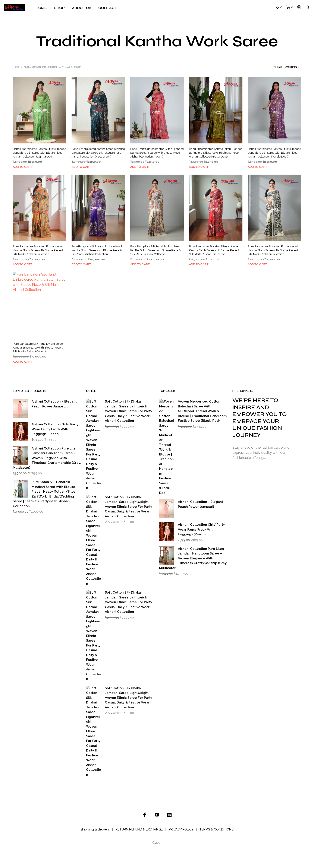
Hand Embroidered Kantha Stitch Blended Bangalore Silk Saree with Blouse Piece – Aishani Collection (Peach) (157, 152)
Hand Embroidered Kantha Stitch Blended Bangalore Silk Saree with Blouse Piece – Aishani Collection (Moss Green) (98, 152)
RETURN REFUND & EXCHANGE (139, 829)
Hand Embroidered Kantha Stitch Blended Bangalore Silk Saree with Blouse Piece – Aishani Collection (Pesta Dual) (215, 152)
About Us (81, 8)
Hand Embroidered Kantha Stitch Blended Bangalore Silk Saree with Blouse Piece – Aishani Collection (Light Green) (39, 152)
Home (41, 8)
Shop (59, 8)
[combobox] (281, 67)
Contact (107, 8)
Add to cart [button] (22, 167)
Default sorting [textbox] (285, 67)
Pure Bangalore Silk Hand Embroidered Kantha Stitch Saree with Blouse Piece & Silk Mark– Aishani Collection (38, 250)
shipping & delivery (95, 829)
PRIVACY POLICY (181, 829)
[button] (278, 7)
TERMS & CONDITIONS (216, 829)
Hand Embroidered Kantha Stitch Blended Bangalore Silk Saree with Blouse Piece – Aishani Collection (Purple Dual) (274, 152)
